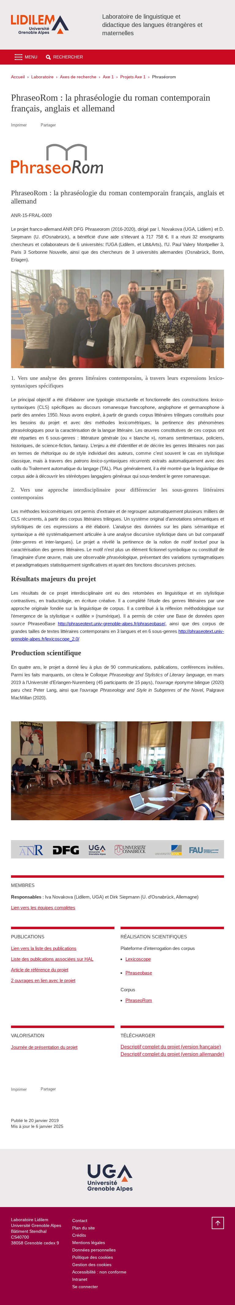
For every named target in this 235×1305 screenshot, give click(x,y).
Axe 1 (108, 76)
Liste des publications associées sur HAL (52, 959)
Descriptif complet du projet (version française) (171, 1046)
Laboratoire (42, 76)
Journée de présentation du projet (44, 1047)
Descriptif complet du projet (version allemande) (172, 1054)
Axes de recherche (78, 76)
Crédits (79, 1235)
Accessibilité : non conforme (99, 1271)
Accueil (18, 76)
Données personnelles (94, 1249)
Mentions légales (88, 1242)
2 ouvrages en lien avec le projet (43, 980)
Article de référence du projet (39, 969)
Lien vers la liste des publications (43, 948)
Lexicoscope (138, 959)
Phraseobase (138, 972)
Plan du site (83, 1227)
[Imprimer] (33, 125)
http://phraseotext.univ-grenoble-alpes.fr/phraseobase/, (112, 623)
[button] (64, 57)
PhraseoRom (138, 1000)
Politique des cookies (92, 1257)
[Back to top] (218, 1223)
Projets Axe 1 (133, 76)
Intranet (79, 1279)
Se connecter (85, 1286)
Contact (79, 1220)
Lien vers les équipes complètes (43, 907)
